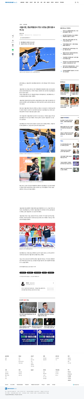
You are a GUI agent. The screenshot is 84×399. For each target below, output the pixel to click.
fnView (69, 371)
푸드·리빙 (44, 376)
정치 (38, 2)
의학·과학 (32, 366)
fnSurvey (70, 374)
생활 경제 (44, 359)
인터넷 (32, 363)
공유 (12, 37)
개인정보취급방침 (20, 384)
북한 (68, 361)
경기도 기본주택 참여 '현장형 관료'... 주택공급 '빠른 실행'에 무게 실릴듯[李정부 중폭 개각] (34, 288)
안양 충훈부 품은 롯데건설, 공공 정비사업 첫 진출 (30, 289)
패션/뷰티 (44, 373)
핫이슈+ (56, 375)
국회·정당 (69, 359)
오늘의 (64, 117)
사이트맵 (53, 384)
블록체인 (32, 364)
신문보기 (69, 380)
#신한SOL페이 (22, 272)
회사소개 (6, 384)
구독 (12, 51)
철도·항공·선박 (21, 361)
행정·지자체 (7, 375)
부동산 (27, 2)
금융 (6, 358)
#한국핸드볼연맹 (37, 272)
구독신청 (43, 384)
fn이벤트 (69, 376)
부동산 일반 (21, 363)
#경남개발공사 (50, 272)
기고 (56, 359)
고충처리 (48, 384)
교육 (6, 376)
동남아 (48, 2)
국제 (44, 2)
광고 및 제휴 (12, 384)
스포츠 (44, 375)
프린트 (13, 46)
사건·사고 (6, 371)
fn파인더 (56, 371)
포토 (68, 369)
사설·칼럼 (57, 358)
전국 (6, 378)
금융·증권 (22, 2)
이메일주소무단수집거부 (35, 384)
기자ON (69, 378)
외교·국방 (69, 363)
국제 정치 (20, 373)
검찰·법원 (6, 373)
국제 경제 (20, 371)
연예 (44, 371)
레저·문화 (44, 378)
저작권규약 (27, 384)
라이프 (52, 2)
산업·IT (31, 2)
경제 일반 (44, 358)
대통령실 (69, 358)
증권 (6, 359)
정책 (19, 358)
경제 (35, 2)
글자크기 (13, 42)
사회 (41, 2)
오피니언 (56, 2)
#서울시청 (44, 272)
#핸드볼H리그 (30, 272)
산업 (31, 358)
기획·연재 (62, 2)
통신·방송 (32, 359)
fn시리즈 (56, 373)
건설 (19, 359)
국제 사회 (20, 375)
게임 (31, 361)
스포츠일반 (25, 24)
